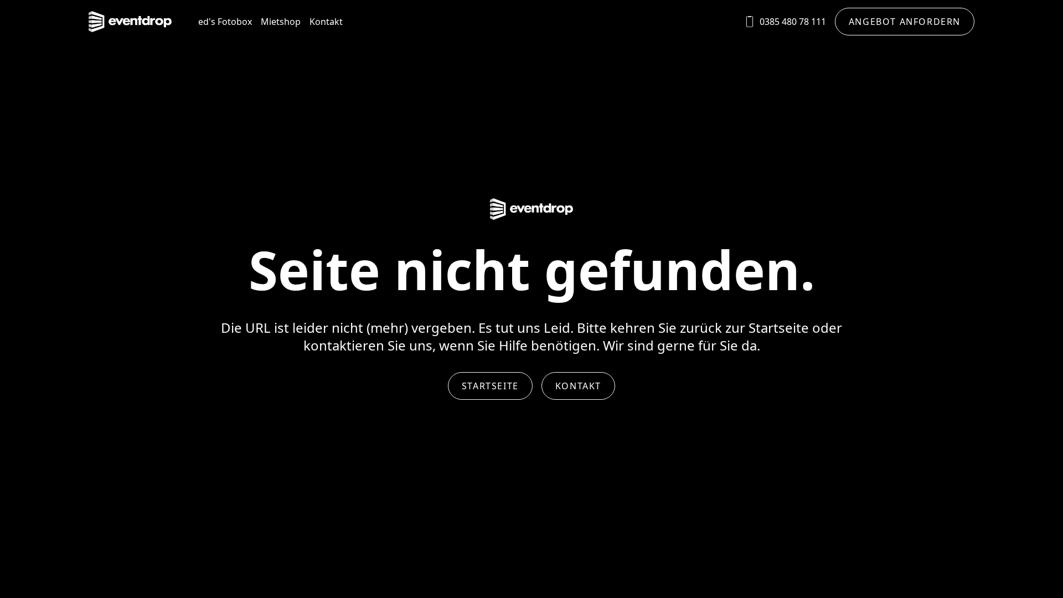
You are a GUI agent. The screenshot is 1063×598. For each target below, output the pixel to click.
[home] (130, 22)
